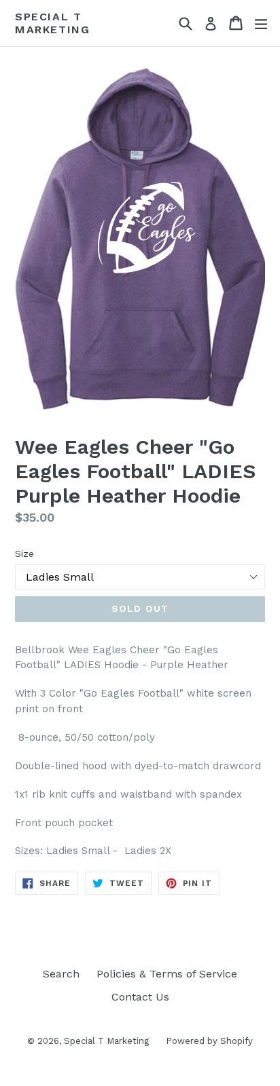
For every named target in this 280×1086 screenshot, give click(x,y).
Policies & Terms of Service (167, 973)
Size (24, 553)
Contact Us (140, 996)
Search (61, 973)
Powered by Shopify (209, 1041)
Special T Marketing (52, 23)
